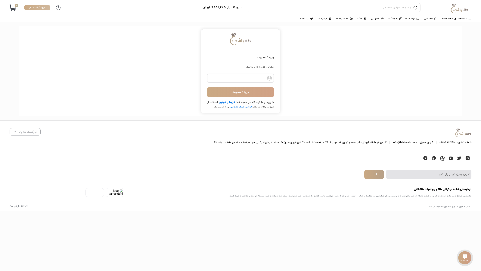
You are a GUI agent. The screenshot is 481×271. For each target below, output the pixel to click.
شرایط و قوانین (227, 102)
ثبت (374, 174)
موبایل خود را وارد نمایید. (260, 67)
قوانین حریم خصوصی (241, 106)
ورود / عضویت (240, 92)
